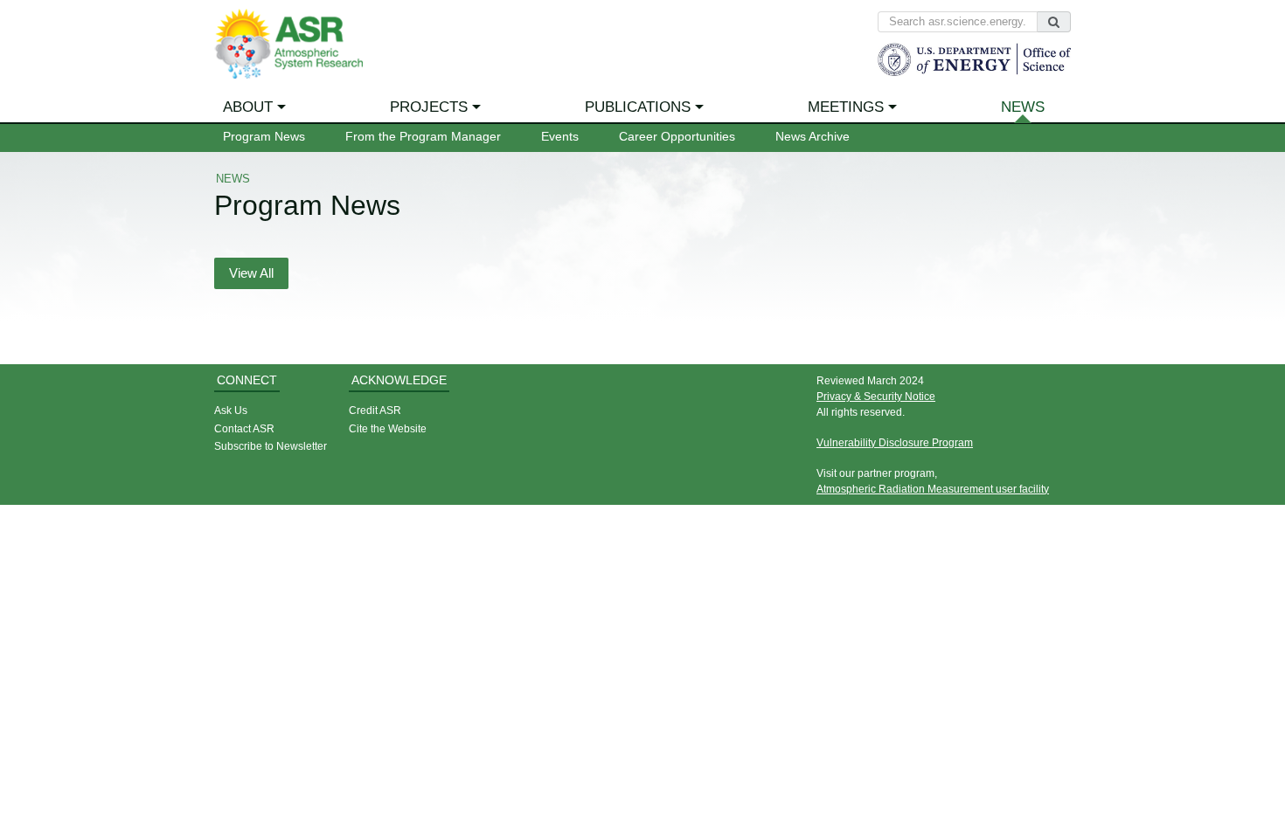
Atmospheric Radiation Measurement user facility (932, 488)
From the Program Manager (423, 136)
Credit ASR (375, 410)
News (1023, 106)
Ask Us (230, 410)
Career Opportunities (677, 136)
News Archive (812, 136)
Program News (264, 136)
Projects (429, 106)
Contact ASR (244, 428)
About (248, 106)
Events (560, 136)
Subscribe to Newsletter (270, 446)
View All (251, 273)
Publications (638, 106)
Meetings (846, 106)
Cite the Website (388, 428)
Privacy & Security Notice (875, 396)
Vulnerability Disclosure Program (894, 442)
